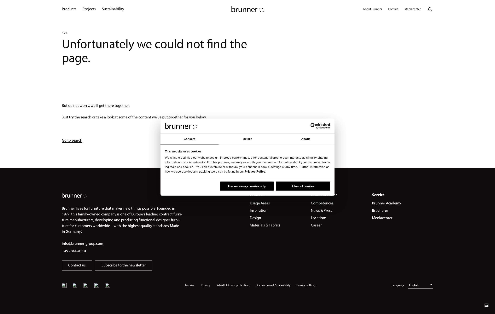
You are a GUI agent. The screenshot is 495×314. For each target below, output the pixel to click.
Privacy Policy (255, 171)
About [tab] (305, 138)
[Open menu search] (430, 9)
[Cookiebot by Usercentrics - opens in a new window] (313, 126)
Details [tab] (247, 138)
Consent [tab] (189, 138)
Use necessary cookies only (247, 186)
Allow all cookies (302, 186)
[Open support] (486, 305)
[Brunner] (247, 9)
